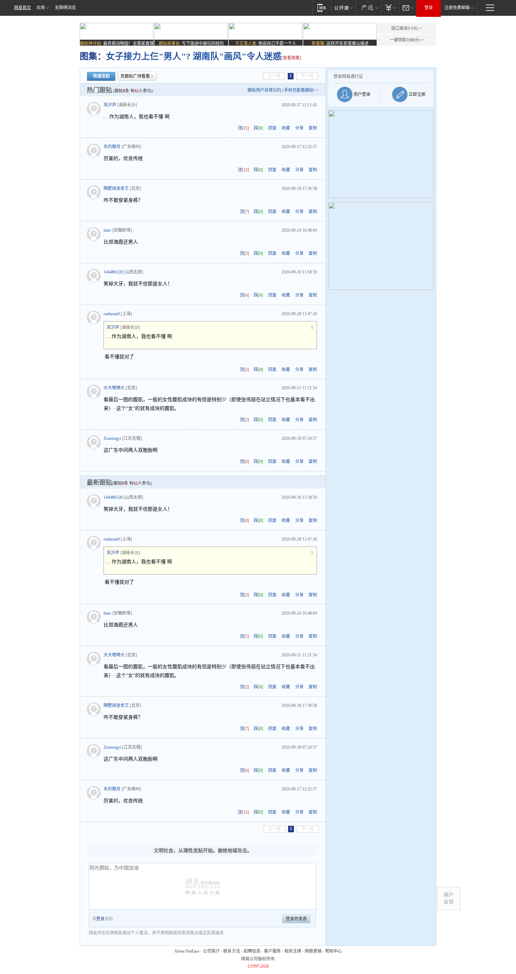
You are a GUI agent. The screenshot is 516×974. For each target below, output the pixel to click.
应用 (41, 7)
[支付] (390, 7)
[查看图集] (291, 57)
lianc (107, 230)
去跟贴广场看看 (135, 76)
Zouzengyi (112, 438)
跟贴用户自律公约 (264, 90)
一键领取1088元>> (407, 40)
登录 (428, 7)
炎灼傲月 (112, 146)
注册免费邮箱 (457, 7)
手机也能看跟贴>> (301, 90)
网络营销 (313, 951)
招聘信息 (252, 951)
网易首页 (22, 7)
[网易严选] (368, 7)
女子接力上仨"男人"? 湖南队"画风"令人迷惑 (194, 56)
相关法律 (292, 951)
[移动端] (321, 7)
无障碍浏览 (65, 7)
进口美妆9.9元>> (406, 28)
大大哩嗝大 (114, 387)
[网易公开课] (343, 7)
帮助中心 (333, 951)
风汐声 (110, 104)
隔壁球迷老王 (116, 188)
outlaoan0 (112, 313)
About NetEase (186, 951)
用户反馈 (449, 898)
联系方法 (231, 951)
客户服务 (272, 951)
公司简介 (211, 951)
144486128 (113, 272)
